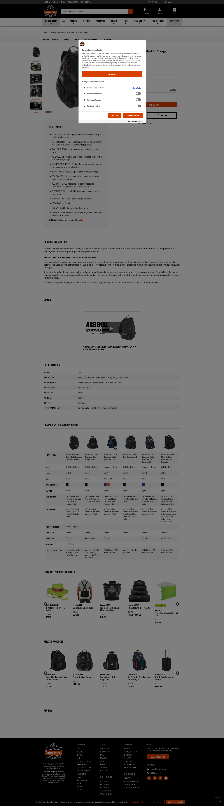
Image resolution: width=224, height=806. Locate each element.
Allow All (112, 74)
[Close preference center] (141, 44)
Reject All (115, 115)
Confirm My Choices (133, 115)
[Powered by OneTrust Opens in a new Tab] (135, 121)
